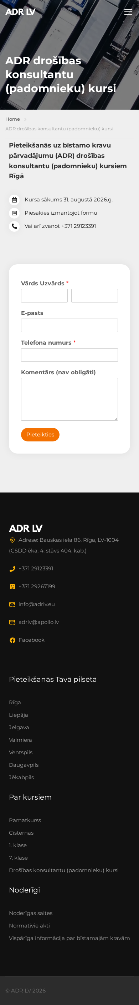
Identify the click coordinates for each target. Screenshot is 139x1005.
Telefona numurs (48, 342)
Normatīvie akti (29, 925)
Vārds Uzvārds (44, 283)
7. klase (18, 857)
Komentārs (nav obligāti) (58, 372)
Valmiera (20, 739)
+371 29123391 (36, 568)
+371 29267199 (37, 586)
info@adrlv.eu (37, 604)
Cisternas (21, 832)
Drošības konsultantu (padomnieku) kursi (64, 870)
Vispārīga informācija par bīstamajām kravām (69, 938)
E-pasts (32, 313)
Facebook (32, 639)
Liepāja (18, 714)
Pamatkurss (25, 820)
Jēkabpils (21, 777)
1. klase (18, 845)
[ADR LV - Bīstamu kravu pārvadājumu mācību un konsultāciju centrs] (20, 11)
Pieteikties (40, 434)
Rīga (15, 702)
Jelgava (19, 727)
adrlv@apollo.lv (39, 622)
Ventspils (20, 752)
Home (12, 119)
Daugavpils (23, 764)
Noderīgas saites (30, 913)
